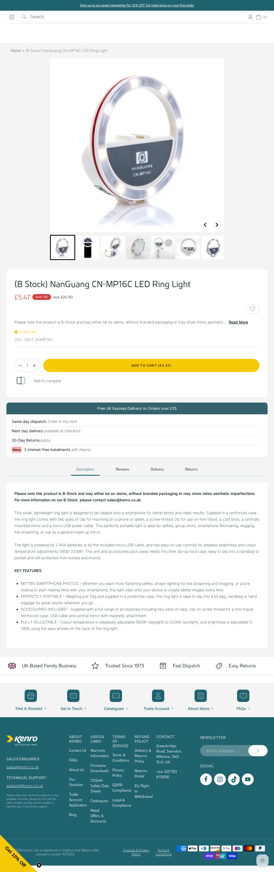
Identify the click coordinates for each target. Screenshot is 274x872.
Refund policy (142, 738)
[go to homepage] (32, 740)
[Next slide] (216, 224)
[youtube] (248, 783)
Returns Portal (141, 773)
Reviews (122, 469)
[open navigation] (11, 17)
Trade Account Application (78, 799)
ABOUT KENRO (75, 738)
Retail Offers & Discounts (98, 816)
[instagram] (220, 783)
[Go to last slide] (205, 224)
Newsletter (213, 737)
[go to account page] (250, 17)
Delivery (157, 469)
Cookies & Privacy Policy (136, 852)
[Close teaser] (39, 865)
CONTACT (165, 736)
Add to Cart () (151, 365)
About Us (76, 769)
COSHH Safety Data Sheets (99, 786)
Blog (73, 814)
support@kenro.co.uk (24, 785)
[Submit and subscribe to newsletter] (258, 750)
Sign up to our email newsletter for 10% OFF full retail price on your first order (208, 5)
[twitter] (234, 783)
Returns (191, 469)
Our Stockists (76, 782)
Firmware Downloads (99, 768)
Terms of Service (120, 741)
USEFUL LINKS (97, 738)
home (16, 50)
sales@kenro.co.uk (22, 767)
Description (85, 469)
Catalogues (99, 800)
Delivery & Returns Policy (143, 756)
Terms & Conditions (121, 758)
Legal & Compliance (121, 803)
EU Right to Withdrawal (144, 791)
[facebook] (206, 783)
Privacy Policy (118, 773)
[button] (62, 247)
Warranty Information (99, 753)
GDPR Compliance (121, 788)
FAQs (73, 760)
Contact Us (77, 750)
